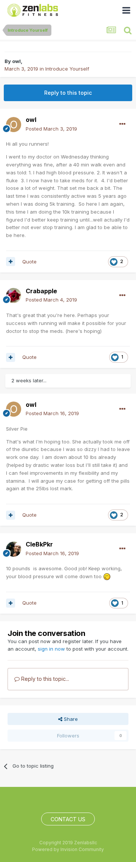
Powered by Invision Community (68, 849)
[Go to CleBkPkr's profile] (13, 549)
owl (16, 61)
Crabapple (41, 291)
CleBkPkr (39, 544)
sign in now (51, 649)
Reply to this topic (68, 92)
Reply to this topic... (44, 679)
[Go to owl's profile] (13, 124)
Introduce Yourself (67, 69)
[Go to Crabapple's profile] (13, 295)
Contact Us (68, 819)
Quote (29, 262)
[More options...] (122, 124)
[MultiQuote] (10, 261)
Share (70, 719)
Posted (51, 129)
